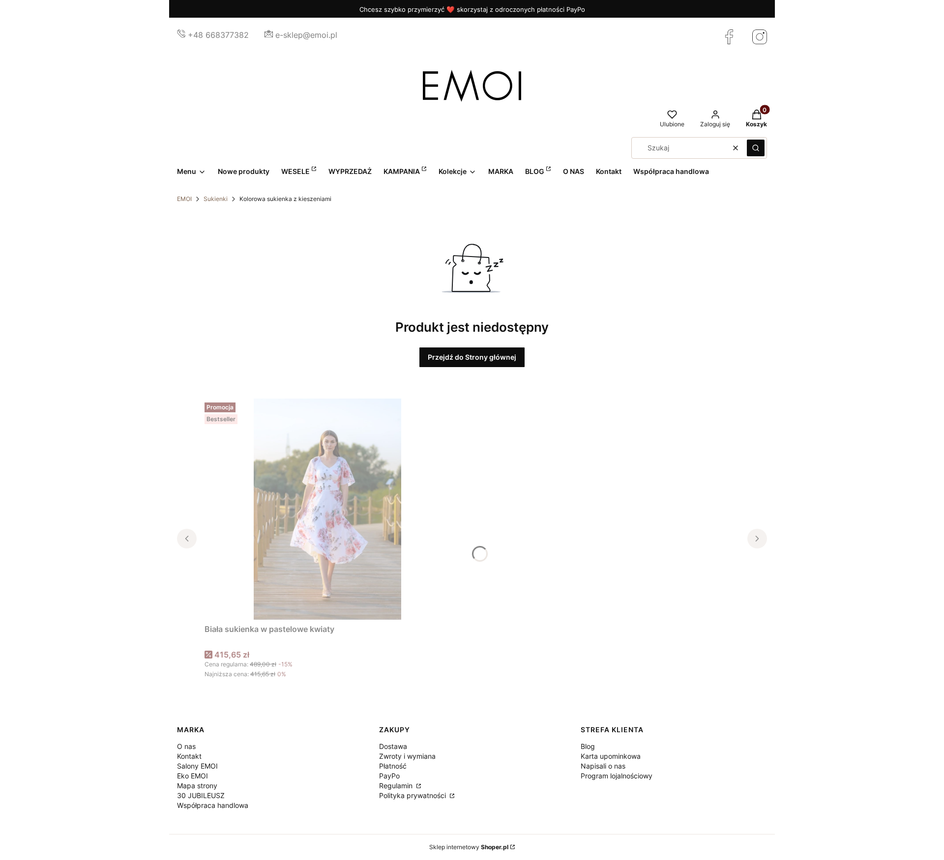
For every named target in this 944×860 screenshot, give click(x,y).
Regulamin (396, 785)
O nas (186, 746)
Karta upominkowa (611, 756)
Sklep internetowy (468, 847)
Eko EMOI (192, 776)
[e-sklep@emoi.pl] (269, 35)
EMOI (184, 198)
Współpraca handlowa (212, 805)
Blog (588, 746)
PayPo (389, 776)
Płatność (393, 766)
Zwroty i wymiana (407, 756)
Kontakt (189, 756)
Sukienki (216, 198)
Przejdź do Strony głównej (472, 357)
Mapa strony (197, 785)
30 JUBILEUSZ (201, 795)
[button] (756, 148)
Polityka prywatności (413, 795)
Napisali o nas (603, 766)
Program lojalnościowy (616, 776)
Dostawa (393, 746)
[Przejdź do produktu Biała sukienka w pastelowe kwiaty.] (327, 509)
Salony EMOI (197, 766)
